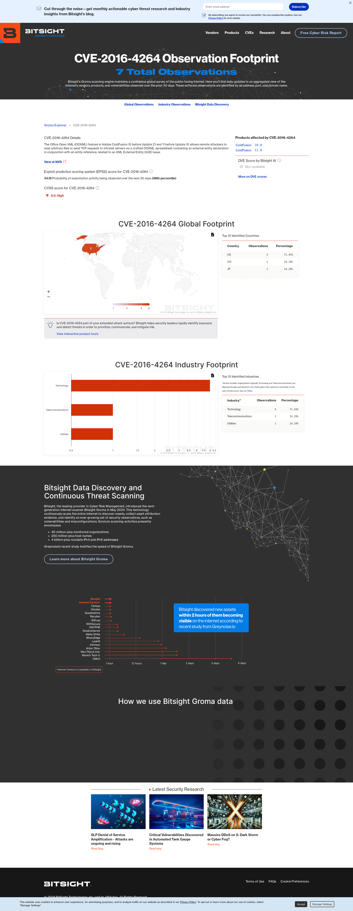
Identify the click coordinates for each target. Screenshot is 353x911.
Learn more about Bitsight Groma (79, 559)
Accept (301, 904)
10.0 (258, 145)
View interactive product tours (77, 334)
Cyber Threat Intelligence (161, 762)
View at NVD (53, 162)
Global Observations (139, 104)
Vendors (212, 33)
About (285, 33)
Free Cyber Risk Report (321, 33)
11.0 (258, 150)
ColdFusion (243, 145)
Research (267, 33)
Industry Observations (174, 104)
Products (232, 33)
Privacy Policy (215, 18)
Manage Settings (322, 904)
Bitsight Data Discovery (212, 104)
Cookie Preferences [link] (295, 881)
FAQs (249, 391)
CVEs (249, 33)
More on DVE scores (252, 176)
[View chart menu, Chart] (213, 235)
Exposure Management (159, 748)
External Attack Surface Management (261, 748)
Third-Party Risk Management (164, 755)
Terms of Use (255, 881)
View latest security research (74, 745)
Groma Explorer (55, 125)
